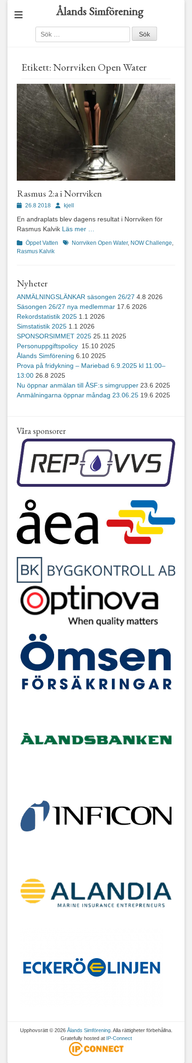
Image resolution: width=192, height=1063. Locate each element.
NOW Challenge (151, 243)
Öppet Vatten (42, 243)
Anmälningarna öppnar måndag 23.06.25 (77, 395)
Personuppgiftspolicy (48, 346)
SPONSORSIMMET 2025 (54, 336)
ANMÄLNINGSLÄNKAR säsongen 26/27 (76, 297)
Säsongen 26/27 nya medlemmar (66, 306)
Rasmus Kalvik (36, 251)
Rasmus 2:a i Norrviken (59, 193)
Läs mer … (78, 229)
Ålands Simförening (100, 11)
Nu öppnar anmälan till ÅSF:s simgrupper (77, 385)
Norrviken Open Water (100, 243)
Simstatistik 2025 (42, 326)
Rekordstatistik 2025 (47, 316)
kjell (69, 205)
